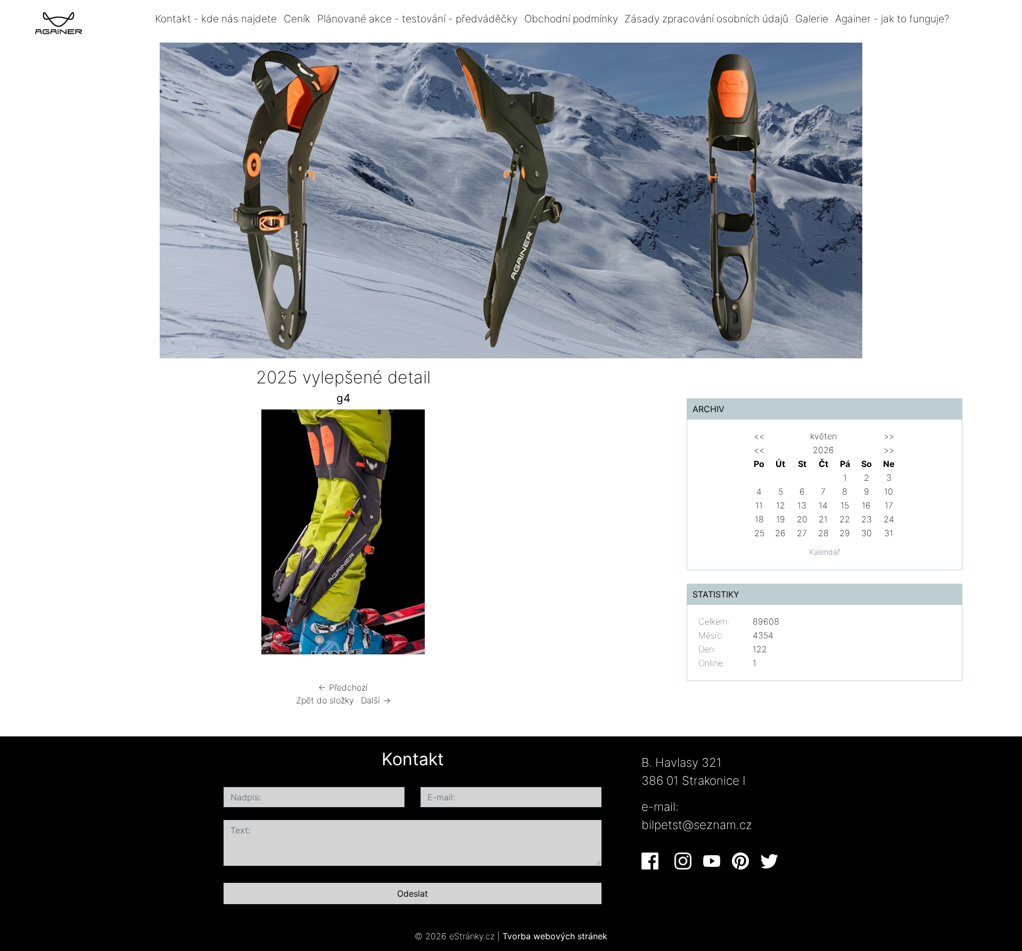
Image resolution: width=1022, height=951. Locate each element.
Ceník (297, 18)
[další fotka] (629, 534)
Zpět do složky (325, 700)
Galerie (811, 18)
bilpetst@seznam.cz (696, 824)
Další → (376, 700)
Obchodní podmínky (571, 18)
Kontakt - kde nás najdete (216, 18)
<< (759, 436)
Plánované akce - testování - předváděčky (417, 18)
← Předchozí (343, 687)
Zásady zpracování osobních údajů (706, 18)
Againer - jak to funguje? (892, 18)
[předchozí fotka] (57, 534)
